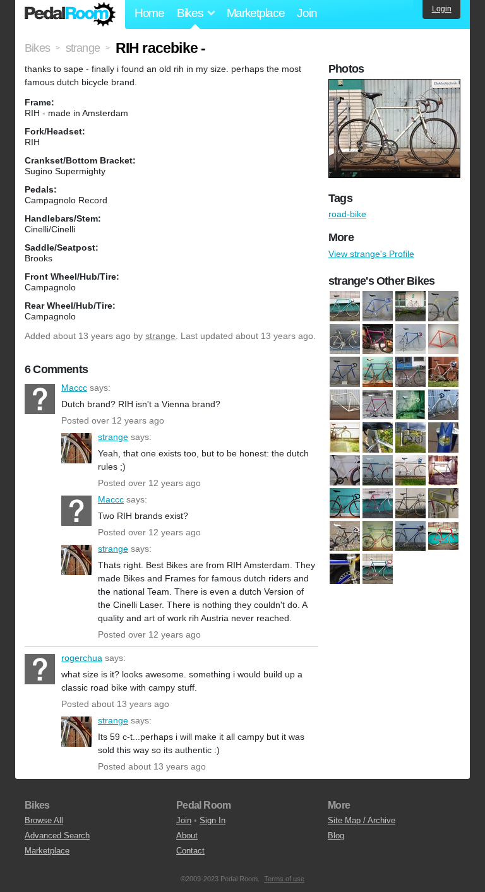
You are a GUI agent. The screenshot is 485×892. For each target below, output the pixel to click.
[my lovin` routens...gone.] (443, 503)
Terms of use (284, 879)
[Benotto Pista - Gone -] (344, 470)
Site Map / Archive (361, 820)
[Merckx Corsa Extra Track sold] (344, 503)
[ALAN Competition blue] (377, 306)
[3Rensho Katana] (344, 306)
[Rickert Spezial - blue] (410, 536)
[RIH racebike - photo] (396, 85)
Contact (190, 850)
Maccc (40, 399)
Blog (336, 835)
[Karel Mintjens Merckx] (377, 372)
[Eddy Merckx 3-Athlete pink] (377, 339)
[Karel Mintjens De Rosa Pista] (344, 372)
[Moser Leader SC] (443, 372)
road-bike (347, 214)
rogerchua (40, 669)
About (187, 835)
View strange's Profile (371, 254)
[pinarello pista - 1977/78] (344, 536)
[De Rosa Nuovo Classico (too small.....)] (344, 339)
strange (160, 336)
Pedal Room (70, 14)
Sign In (212, 820)
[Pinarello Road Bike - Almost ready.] (377, 536)
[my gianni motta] (410, 503)
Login (442, 8)
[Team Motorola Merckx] (377, 569)
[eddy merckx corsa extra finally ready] (377, 470)
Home (149, 13)
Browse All (44, 820)
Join (306, 13)
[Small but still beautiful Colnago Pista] (344, 569)
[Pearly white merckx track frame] (344, 405)
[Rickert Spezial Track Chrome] (410, 405)
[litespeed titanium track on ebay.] (443, 470)
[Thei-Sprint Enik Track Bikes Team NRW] (443, 405)
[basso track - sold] (410, 437)
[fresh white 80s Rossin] (410, 470)
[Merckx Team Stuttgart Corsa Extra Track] (410, 372)
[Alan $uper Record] (377, 437)
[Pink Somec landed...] (377, 405)
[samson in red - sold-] (443, 536)
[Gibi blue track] (410, 339)
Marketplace (256, 13)
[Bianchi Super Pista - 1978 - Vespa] (410, 306)
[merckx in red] (377, 503)
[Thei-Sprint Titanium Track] (344, 437)
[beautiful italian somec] (443, 437)
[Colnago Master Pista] (443, 306)
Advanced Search (57, 835)
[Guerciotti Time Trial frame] (443, 339)
